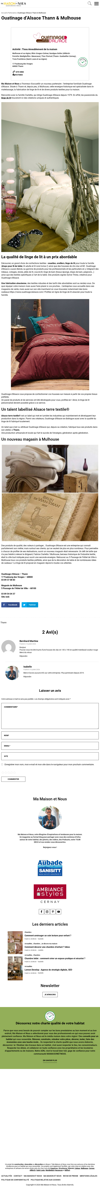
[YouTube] (58, 911)
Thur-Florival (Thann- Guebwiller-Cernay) (58, 56)
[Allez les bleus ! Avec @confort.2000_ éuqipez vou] (75, 1142)
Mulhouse (84, 1168)
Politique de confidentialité (15, 1180)
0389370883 (17, 75)
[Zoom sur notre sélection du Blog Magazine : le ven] (75, 1113)
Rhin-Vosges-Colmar (40, 53)
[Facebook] (41, 911)
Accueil (4, 13)
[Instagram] (47, 911)
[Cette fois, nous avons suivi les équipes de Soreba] (75, 1084)
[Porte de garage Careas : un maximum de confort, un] (24, 1084)
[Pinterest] (52, 911)
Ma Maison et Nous (52, 1176)
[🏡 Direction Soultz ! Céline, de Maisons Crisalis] (24, 1142)
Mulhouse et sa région (21, 53)
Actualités (6, 1176)
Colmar (77, 1168)
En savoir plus (50, 1060)
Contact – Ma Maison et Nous (28, 1176)
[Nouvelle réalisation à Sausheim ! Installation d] (24, 1113)
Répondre (23, 656)
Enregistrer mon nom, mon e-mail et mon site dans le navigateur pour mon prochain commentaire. (49, 764)
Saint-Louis (40, 1170)
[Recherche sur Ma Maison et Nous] (89, 4)
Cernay (91, 1168)
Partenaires (12, 13)
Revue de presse (70, 1176)
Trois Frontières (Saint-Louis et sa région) (29, 59)
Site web (20, 72)
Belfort (67, 1170)
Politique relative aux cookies (45, 1180)
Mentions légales (88, 1176)
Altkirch (33, 1170)
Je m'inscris (50, 995)
